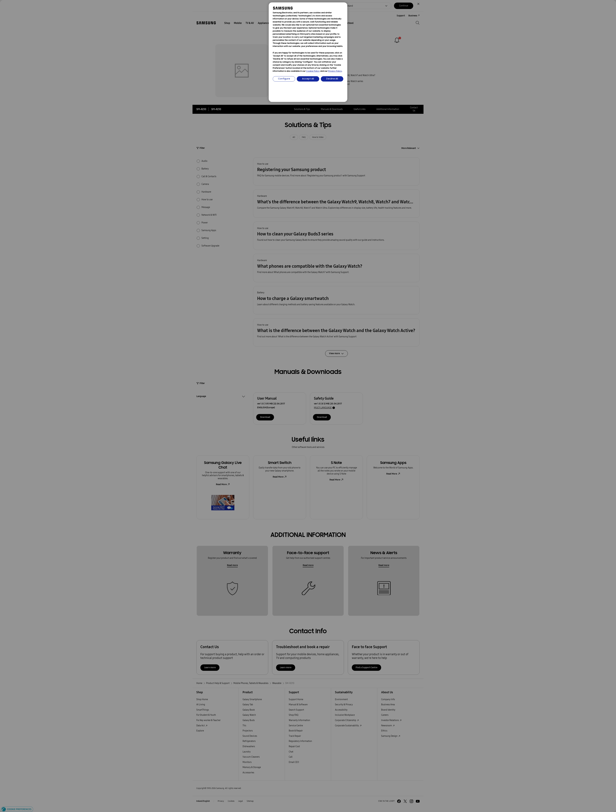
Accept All (308, 79)
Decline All (332, 79)
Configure (284, 79)
